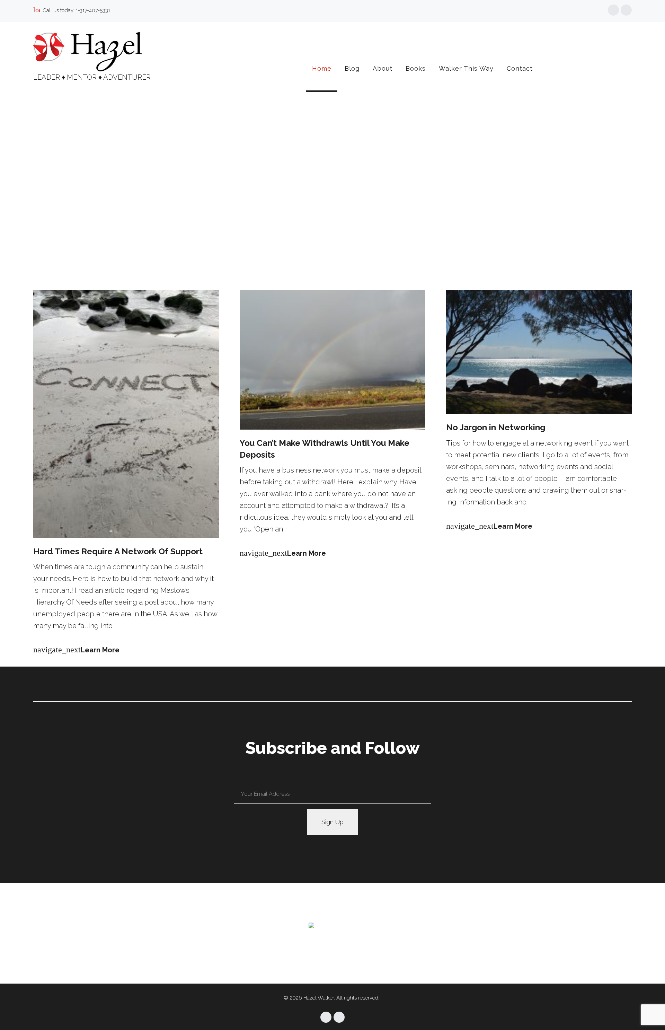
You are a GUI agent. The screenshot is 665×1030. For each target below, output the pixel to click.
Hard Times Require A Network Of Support (118, 551)
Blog (352, 68)
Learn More (76, 650)
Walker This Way (466, 68)
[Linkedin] (626, 10)
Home (321, 68)
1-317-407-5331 (93, 10)
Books (416, 68)
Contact (520, 68)
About (382, 68)
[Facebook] (613, 10)
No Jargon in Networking (495, 427)
